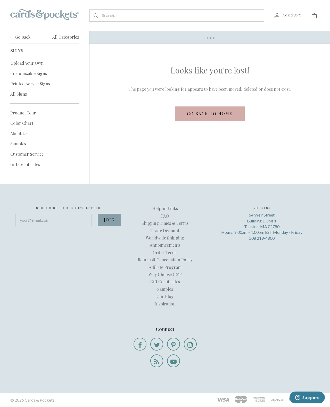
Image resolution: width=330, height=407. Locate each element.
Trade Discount (165, 230)
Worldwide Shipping (165, 237)
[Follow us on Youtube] (173, 360)
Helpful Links (165, 208)
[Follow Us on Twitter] (156, 344)
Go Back (22, 37)
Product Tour (23, 112)
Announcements (165, 245)
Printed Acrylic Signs (30, 83)
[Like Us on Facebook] (140, 344)
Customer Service (27, 154)
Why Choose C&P (165, 274)
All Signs (18, 94)
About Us (18, 133)
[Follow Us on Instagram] (190, 344)
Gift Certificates (25, 164)
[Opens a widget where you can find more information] (307, 398)
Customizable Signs (28, 73)
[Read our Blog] (156, 360)
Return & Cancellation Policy (165, 259)
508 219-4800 (262, 238)
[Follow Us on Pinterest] (173, 344)
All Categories (65, 37)
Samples (18, 143)
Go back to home (210, 113)
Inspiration (165, 303)
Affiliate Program (165, 267)
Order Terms (165, 252)
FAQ (165, 216)
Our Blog (165, 296)
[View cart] (314, 15)
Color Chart (21, 123)
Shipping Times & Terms (165, 223)
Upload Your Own (27, 63)
